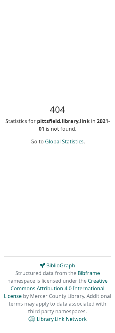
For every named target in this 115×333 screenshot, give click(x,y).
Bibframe (89, 273)
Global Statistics (64, 141)
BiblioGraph (60, 265)
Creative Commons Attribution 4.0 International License (56, 288)
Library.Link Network (61, 318)
